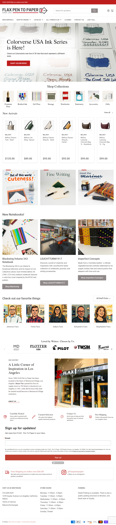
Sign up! (58, 457)
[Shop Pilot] (60, 348)
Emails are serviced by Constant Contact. (83, 451)
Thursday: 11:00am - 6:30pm (51, 502)
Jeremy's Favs (13, 327)
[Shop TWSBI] (82, 348)
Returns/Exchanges (10, 505)
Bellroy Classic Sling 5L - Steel (48, 139)
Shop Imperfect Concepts (92, 278)
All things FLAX (52, 20)
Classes (68, 20)
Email (7, 438)
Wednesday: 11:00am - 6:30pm (52, 499)
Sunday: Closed (46, 511)
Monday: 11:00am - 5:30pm (51, 493)
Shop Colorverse (18, 63)
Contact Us (79, 20)
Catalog (37, 20)
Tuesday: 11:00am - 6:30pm (51, 496)
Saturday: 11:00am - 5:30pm (51, 508)
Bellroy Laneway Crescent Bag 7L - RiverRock (86, 141)
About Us (13, 401)
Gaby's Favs (58, 327)
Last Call (91, 20)
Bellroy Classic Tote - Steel (10, 139)
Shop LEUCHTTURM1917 (54, 283)
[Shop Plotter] (38, 348)
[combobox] (76, 10)
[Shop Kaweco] (104, 348)
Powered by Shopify (29, 522)
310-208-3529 (7, 493)
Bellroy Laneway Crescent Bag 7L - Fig (104, 141)
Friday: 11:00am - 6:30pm (50, 505)
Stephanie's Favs (103, 327)
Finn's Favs (35, 327)
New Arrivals (7, 20)
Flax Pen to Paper (14, 522)
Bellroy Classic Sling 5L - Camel (67, 140)
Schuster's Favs (80, 327)
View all (108, 112)
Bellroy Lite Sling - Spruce (29, 139)
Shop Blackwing (12, 287)
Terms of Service (9, 502)
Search (94, 11)
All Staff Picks (102, 298)
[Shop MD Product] (16, 348)
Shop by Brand (23, 20)
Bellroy (8, 135)
